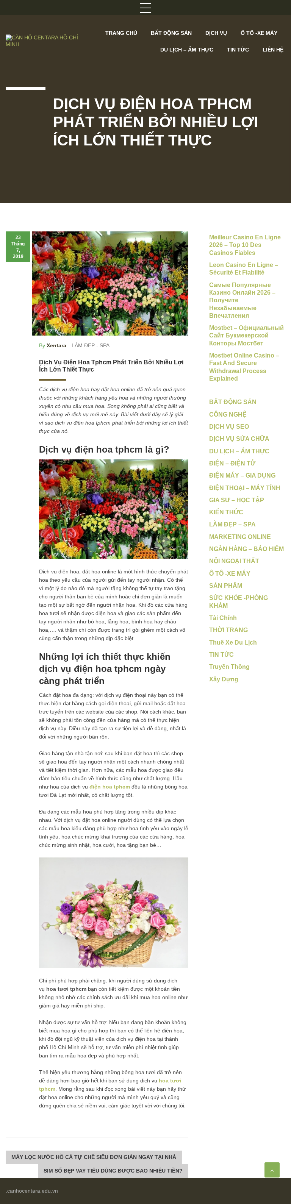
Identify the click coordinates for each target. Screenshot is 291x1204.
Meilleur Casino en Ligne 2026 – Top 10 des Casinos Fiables (245, 245)
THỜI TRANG (228, 630)
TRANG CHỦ (121, 33)
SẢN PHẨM (225, 585)
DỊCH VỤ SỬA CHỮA (239, 439)
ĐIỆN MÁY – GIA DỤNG (242, 475)
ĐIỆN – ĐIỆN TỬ (232, 463)
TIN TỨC (238, 49)
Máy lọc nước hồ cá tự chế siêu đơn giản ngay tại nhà (93, 1157)
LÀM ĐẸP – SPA (232, 524)
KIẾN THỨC (226, 512)
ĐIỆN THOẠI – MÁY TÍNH (244, 488)
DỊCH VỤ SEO (229, 426)
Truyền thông (229, 667)
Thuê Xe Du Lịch (233, 642)
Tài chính (223, 618)
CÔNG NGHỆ (228, 414)
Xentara (56, 345)
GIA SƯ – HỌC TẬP (236, 500)
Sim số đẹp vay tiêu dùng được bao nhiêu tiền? (113, 1171)
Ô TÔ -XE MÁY (259, 33)
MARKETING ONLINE (240, 537)
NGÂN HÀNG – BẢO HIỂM (246, 549)
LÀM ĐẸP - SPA (91, 345)
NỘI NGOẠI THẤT (234, 561)
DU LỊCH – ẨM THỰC (186, 49)
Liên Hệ (273, 49)
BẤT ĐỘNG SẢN (171, 33)
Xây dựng (223, 679)
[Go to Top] (272, 1169)
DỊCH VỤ (216, 33)
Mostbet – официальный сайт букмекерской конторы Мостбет (246, 336)
